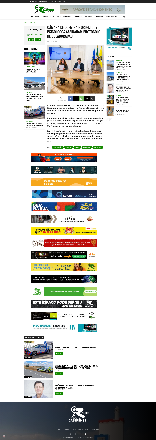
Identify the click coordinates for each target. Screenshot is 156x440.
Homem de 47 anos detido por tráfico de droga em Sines (122, 111)
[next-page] (110, 120)
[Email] (87, 98)
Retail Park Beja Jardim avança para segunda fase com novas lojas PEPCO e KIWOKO (34, 97)
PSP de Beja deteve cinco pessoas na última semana (34, 125)
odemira (68, 147)
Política (118, 95)
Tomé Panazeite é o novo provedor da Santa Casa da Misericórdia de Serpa (76, 386)
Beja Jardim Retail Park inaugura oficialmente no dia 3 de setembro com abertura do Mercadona (122, 77)
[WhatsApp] (81, 98)
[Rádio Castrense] (44, 9)
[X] (36, 39)
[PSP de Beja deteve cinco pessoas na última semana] (34, 112)
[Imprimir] (92, 98)
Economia (29, 92)
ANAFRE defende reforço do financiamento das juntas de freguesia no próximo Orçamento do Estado (123, 100)
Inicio (26, 22)
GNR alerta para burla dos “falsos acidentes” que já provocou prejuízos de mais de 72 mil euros (76, 367)
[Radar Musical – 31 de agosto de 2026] (34, 58)
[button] (125, 1)
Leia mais (58, 353)
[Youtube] (39, 39)
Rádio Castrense (37, 34)
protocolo (86, 147)
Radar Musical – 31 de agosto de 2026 (33, 70)
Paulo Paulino (78, 438)
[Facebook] (29, 39)
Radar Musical (30, 66)
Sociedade (33, 22)
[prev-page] (108, 120)
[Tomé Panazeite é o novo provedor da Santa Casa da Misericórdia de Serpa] (38, 389)
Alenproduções (88, 438)
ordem (77, 147)
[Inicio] (32, 17)
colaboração (58, 147)
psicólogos (97, 147)
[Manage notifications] (4, 436)
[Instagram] (32, 39)
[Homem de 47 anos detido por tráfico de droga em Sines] (110, 111)
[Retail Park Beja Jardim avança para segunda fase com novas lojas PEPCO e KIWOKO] (34, 83)
